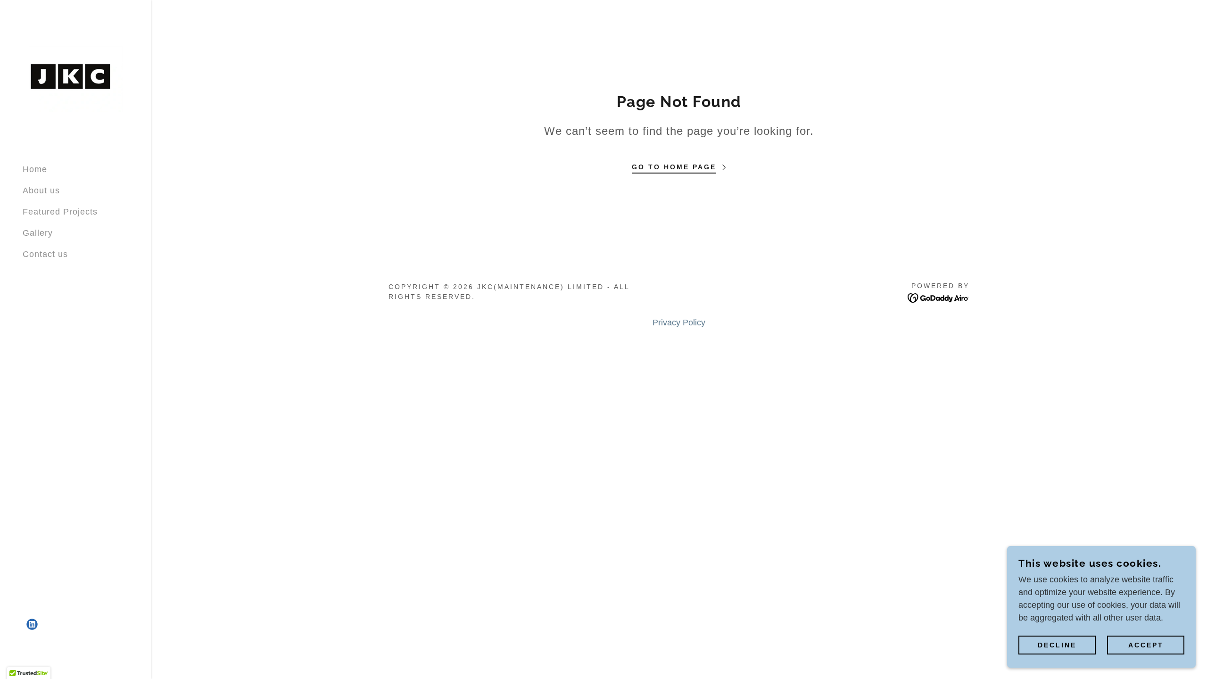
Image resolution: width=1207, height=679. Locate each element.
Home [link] (35, 169)
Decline (1057, 645)
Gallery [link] (38, 233)
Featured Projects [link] (60, 211)
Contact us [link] (45, 254)
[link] (75, 78)
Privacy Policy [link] (679, 322)
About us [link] (41, 190)
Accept (1146, 645)
